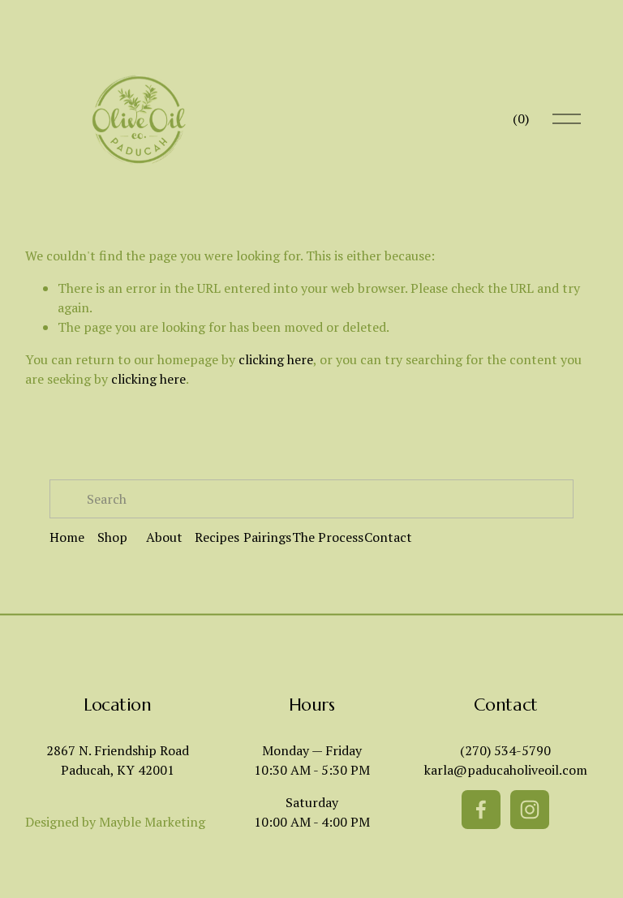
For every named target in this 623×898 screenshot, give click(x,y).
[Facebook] (481, 809)
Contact (388, 537)
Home (66, 537)
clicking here (275, 359)
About (164, 537)
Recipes (217, 537)
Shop (112, 537)
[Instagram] (529, 809)
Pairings (267, 537)
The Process (327, 537)
